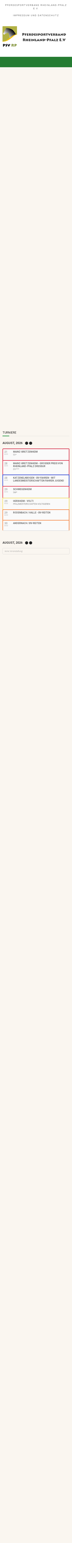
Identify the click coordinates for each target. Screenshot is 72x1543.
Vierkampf (53, 623)
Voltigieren (42, 598)
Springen (42, 111)
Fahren (34, 615)
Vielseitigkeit (38, 623)
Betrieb (39, 704)
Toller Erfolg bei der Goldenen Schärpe (28, 351)
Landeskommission (30, 619)
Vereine (64, 647)
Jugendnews (36, 721)
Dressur (23, 615)
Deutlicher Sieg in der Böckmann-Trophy (44, 659)
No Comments (37, 107)
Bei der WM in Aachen (32, 593)
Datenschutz (48, 15)
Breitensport (42, 647)
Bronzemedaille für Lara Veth (37, 751)
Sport (33, 111)
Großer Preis (14, 111)
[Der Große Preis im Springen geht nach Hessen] (36, 153)
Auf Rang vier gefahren (33, 717)
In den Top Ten (28, 734)
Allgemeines (26, 647)
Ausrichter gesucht (31, 610)
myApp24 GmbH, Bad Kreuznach (45, 1530)
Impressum (21, 15)
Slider (25, 111)
